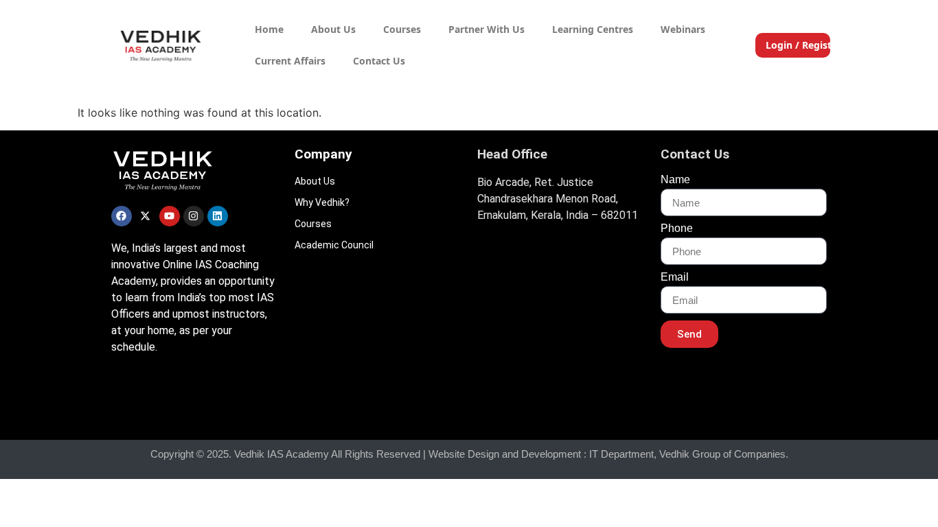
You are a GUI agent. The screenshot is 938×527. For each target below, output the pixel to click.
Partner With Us (486, 29)
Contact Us (379, 60)
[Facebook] (121, 216)
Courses (402, 29)
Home (269, 29)
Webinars (683, 29)
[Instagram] (193, 216)
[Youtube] (169, 216)
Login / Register (803, 44)
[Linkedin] (217, 216)
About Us (333, 29)
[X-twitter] (145, 216)
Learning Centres (592, 29)
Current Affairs (290, 60)
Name (675, 179)
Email (675, 277)
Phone (677, 228)
